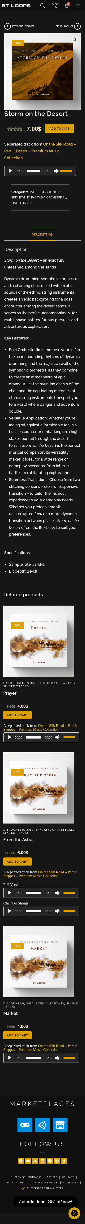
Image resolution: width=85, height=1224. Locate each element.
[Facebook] (50, 1161)
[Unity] (42, 1125)
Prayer (10, 693)
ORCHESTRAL (56, 197)
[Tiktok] (64, 1161)
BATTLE (34, 192)
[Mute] (56, 171)
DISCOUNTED (51, 192)
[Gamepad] (24, 1125)
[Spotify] (21, 1161)
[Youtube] (28, 1161)
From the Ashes (18, 839)
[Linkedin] (42, 1161)
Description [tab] (42, 235)
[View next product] (77, 26)
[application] (40, 171)
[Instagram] (57, 1161)
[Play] (10, 171)
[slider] (66, 170)
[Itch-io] (60, 1125)
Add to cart (60, 128)
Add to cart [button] (17, 715)
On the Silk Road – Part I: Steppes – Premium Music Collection (40, 727)
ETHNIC (24, 197)
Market (10, 1013)
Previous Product (23, 26)
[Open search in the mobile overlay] (42, 5)
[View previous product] (7, 26)
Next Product (64, 26)
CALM (8, 683)
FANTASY (38, 197)
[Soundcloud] (35, 1161)
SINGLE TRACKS (22, 203)
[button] (78, 6)
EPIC (14, 197)
